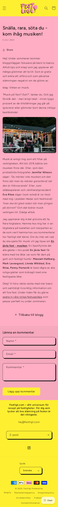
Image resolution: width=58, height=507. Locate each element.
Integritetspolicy (46, 493)
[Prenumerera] (48, 435)
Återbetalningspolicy (24, 493)
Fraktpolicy (39, 498)
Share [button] (9, 49)
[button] (4, 8)
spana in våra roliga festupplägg (22, 296)
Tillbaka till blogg (31, 315)
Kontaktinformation (30, 503)
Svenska (27, 470)
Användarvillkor (23, 498)
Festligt (27, 488)
